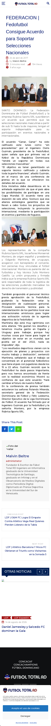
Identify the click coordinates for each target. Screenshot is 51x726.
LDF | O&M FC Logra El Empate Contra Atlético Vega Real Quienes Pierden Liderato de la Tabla (24, 521)
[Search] (48, 3)
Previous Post (16, 514)
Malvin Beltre (19, 61)
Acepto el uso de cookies (25, 708)
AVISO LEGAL (33, 722)
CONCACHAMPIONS (26, 664)
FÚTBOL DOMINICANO (25, 668)
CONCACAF (25, 661)
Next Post (37, 544)
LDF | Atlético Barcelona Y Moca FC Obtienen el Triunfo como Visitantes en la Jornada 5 (25, 551)
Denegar (25, 716)
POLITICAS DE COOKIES (22, 722)
